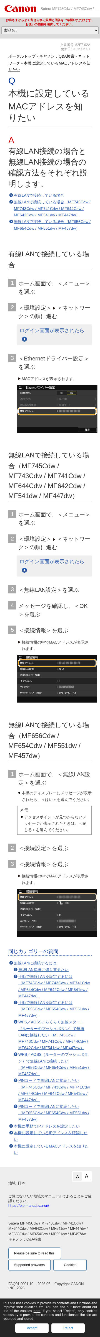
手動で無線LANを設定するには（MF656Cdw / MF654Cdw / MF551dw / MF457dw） (53, 1009)
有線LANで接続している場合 (39, 195)
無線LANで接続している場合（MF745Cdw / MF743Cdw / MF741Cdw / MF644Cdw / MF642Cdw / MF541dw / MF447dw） (52, 208)
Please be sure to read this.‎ (34, 1253)
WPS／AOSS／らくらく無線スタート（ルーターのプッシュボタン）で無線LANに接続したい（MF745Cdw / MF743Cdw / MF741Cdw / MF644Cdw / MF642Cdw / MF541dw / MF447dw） (53, 1035)
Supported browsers (29, 1265)
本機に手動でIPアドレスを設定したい (47, 1126)
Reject (68, 1328)
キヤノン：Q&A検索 (56, 56)
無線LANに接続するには (35, 963)
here (37, 1311)
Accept (32, 1328)
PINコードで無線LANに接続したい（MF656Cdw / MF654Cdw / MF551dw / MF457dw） (53, 1113)
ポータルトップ (22, 56)
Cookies (70, 1265)
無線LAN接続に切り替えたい (43, 969)
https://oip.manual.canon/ (28, 1205)
